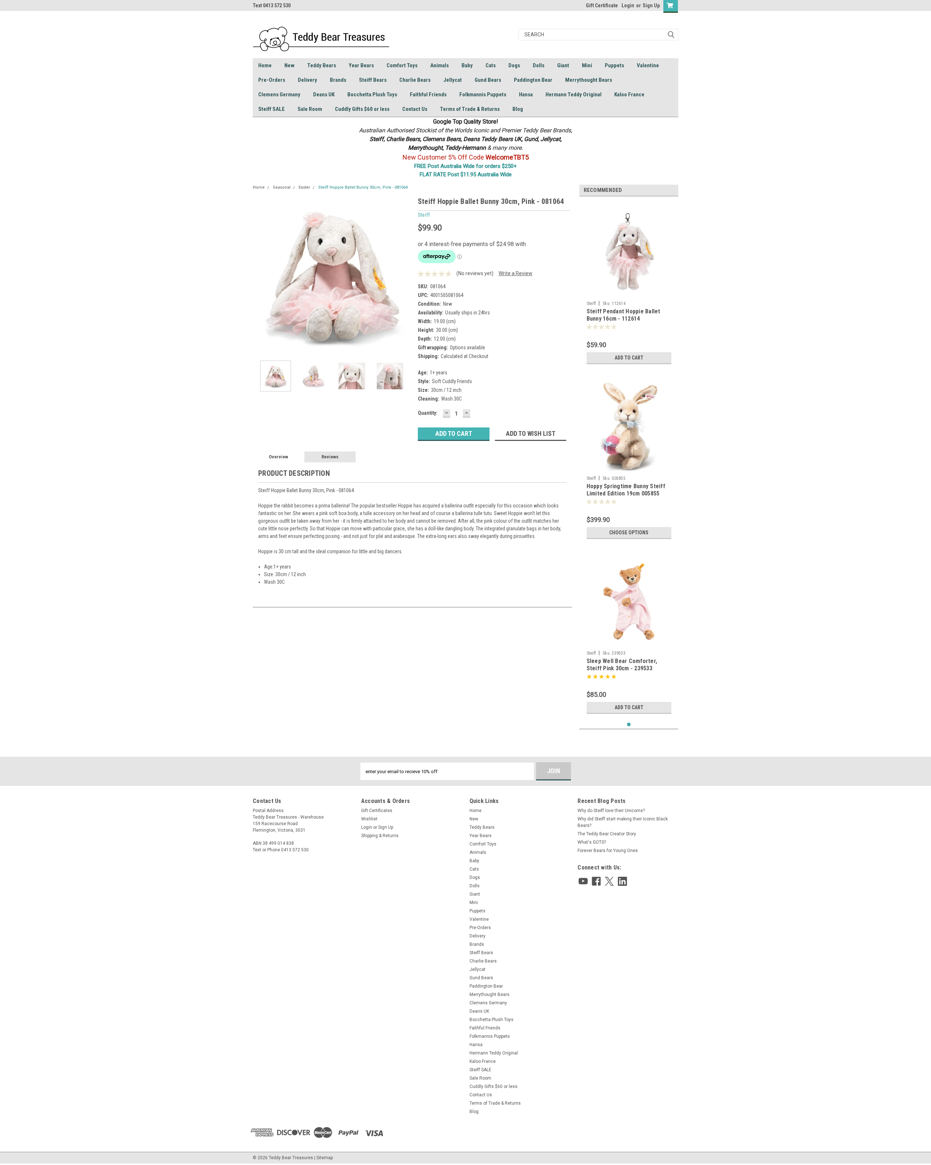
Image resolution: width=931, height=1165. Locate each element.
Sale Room (309, 109)
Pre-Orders (271, 80)
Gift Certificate (602, 5)
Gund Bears (488, 80)
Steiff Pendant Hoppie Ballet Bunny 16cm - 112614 (623, 315)
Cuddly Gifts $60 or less (362, 109)
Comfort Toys (402, 65)
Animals (439, 65)
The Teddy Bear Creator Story (607, 833)
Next (405, 275)
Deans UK (324, 94)
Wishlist (369, 818)
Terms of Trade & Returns (470, 109)
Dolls (538, 65)
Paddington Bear (533, 80)
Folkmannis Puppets (482, 94)
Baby (467, 65)
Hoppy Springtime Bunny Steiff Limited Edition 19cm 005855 (626, 490)
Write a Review (515, 273)
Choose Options (628, 532)
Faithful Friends (428, 94)
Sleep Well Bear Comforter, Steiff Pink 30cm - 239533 (622, 665)
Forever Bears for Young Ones (608, 850)
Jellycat (452, 80)
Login (628, 5)
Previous (260, 275)
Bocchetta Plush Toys (372, 94)
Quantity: (427, 413)
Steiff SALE (271, 109)
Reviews (330, 456)
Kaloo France (629, 94)
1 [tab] (629, 725)
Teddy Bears (321, 65)
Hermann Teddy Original (574, 94)
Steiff (591, 303)
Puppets (614, 65)
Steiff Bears (373, 80)
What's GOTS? (592, 842)
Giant (563, 65)
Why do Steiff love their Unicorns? (611, 810)
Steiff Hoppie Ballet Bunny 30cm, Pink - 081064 (363, 187)
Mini (587, 65)
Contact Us (414, 109)
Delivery (307, 80)
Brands (338, 80)
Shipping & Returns (380, 835)
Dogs (514, 65)
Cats (491, 65)
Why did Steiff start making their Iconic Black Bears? (623, 822)
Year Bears (361, 65)
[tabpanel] (629, 285)
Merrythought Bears (588, 80)
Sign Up (651, 5)
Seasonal (282, 187)
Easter (304, 187)
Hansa (526, 94)
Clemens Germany (279, 94)
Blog (517, 109)
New (289, 65)
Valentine (648, 65)
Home (265, 65)
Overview (278, 456)
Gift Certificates (376, 810)
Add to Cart (629, 358)
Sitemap (324, 1157)
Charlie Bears (415, 80)
